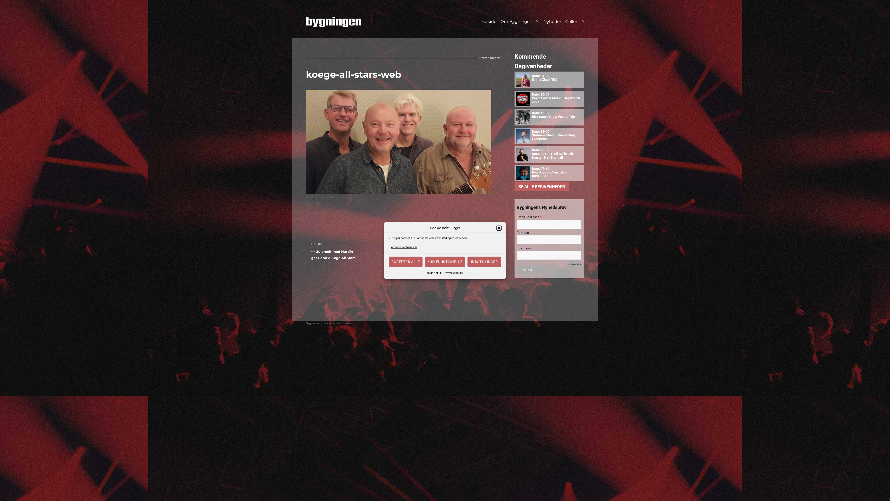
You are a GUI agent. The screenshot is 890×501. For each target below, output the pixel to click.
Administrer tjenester (404, 247)
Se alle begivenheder (541, 186)
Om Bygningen (516, 21)
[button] (499, 228)
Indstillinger (484, 262)
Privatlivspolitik (453, 272)
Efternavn (524, 248)
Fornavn (523, 232)
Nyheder (552, 21)
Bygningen (313, 323)
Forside (488, 21)
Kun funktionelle (444, 262)
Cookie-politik (433, 272)
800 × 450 (313, 203)
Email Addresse (529, 217)
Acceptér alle (405, 262)
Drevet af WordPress (337, 323)
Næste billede (490, 58)
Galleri (571, 21)
